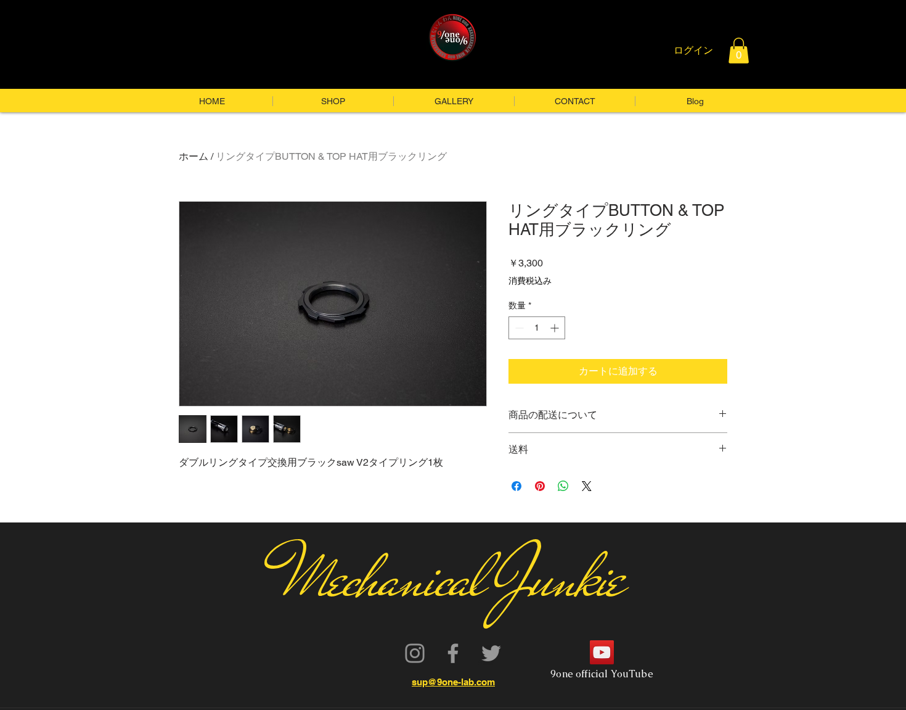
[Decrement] (518, 328)
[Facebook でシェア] (516, 486)
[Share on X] (586, 486)
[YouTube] (602, 652)
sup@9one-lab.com (453, 682)
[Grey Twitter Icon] (491, 653)
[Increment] (555, 328)
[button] (738, 51)
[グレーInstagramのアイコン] (415, 653)
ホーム (193, 156)
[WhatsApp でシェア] (563, 486)
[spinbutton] (537, 328)
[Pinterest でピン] (540, 486)
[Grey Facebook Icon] (453, 653)
